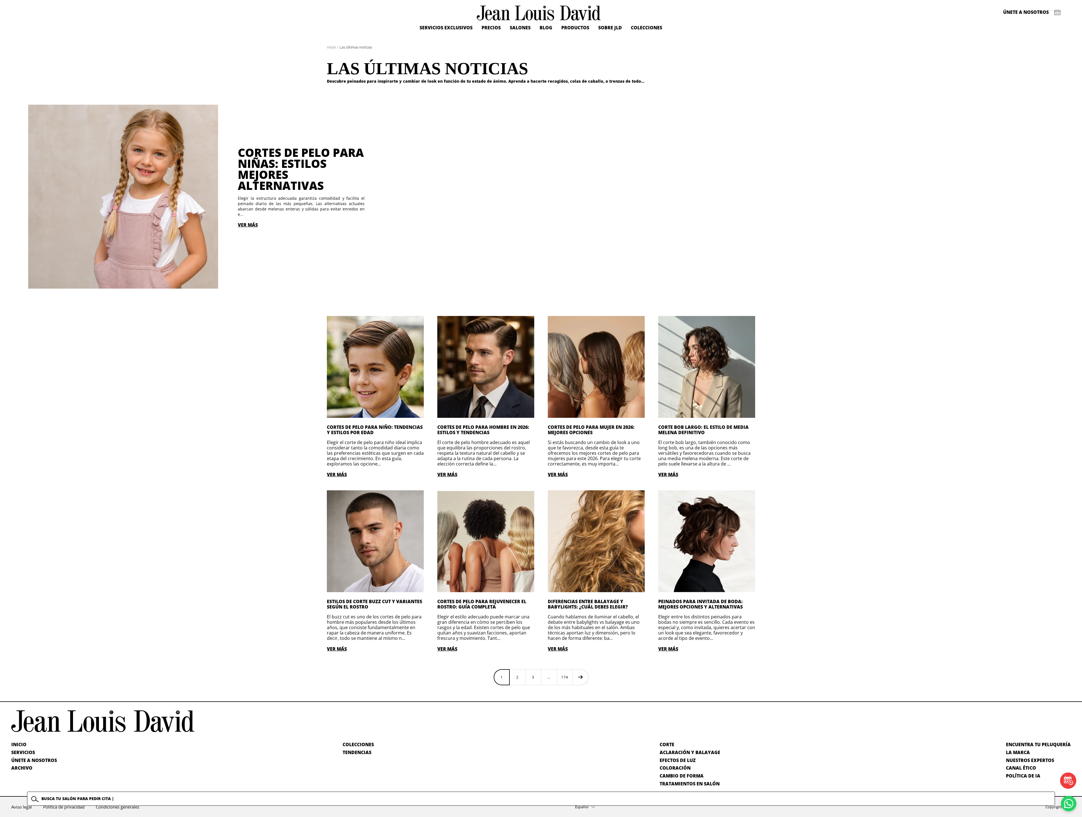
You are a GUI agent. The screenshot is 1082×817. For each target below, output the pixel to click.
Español (581, 806)
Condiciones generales (117, 807)
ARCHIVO (21, 768)
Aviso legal (21, 807)
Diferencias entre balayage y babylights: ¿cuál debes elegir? (588, 604)
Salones (520, 28)
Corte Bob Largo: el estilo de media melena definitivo (703, 430)
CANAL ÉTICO (1021, 768)
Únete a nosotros (1026, 12)
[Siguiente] (580, 677)
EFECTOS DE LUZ (678, 760)
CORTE (667, 744)
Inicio (331, 47)
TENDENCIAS (357, 752)
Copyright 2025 (1058, 806)
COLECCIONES (358, 744)
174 (564, 677)
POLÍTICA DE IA (1023, 776)
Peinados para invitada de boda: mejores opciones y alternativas (700, 604)
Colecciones (646, 28)
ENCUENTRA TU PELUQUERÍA (1038, 744)
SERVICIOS (23, 752)
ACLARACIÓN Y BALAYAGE (690, 752)
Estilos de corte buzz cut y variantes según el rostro (374, 604)
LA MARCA (1018, 752)
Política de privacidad (64, 807)
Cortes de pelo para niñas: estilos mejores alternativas (301, 169)
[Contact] (1057, 12)
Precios (491, 28)
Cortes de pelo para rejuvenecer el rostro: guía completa (481, 604)
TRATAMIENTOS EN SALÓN (690, 784)
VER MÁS (248, 225)
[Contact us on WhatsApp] (1068, 803)
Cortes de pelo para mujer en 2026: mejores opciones (591, 430)
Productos (575, 28)
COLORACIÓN (675, 768)
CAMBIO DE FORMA (682, 776)
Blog (546, 28)
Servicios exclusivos (446, 28)
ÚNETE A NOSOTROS (34, 760)
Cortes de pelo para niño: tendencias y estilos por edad (375, 430)
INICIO (18, 744)
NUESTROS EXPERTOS (1030, 760)
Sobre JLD (610, 28)
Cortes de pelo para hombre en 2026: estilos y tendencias (483, 430)
